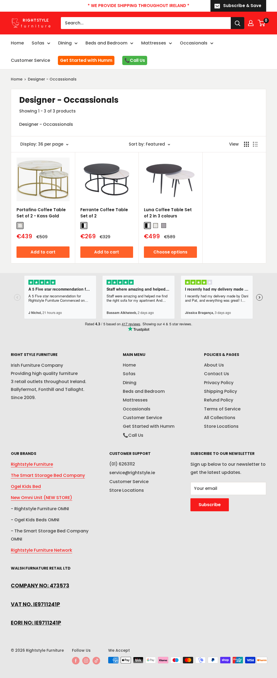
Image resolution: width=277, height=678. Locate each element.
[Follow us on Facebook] (76, 660)
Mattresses (153, 43)
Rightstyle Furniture (32, 464)
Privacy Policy (218, 383)
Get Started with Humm (86, 60)
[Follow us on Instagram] (86, 660)
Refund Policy (218, 400)
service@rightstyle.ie (132, 473)
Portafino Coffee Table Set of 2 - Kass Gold (41, 213)
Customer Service (30, 60)
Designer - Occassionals (52, 79)
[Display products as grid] (246, 144)
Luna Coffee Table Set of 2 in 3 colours (168, 213)
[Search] (237, 23)
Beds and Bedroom (106, 43)
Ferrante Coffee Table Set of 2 (104, 213)
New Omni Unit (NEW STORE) (41, 497)
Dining (65, 43)
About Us (214, 365)
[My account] (250, 23)
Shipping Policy (220, 391)
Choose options (170, 252)
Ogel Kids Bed (26, 486)
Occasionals (193, 43)
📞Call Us (134, 60)
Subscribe (210, 505)
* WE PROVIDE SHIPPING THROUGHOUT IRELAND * (138, 5)
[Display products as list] (255, 144)
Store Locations (221, 426)
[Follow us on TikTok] (96, 660)
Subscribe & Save (242, 5)
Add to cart (43, 252)
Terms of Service (222, 409)
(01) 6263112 (122, 464)
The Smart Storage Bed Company (48, 475)
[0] (261, 23)
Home (17, 43)
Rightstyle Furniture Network (41, 550)
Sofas (38, 43)
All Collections (219, 417)
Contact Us (216, 374)
